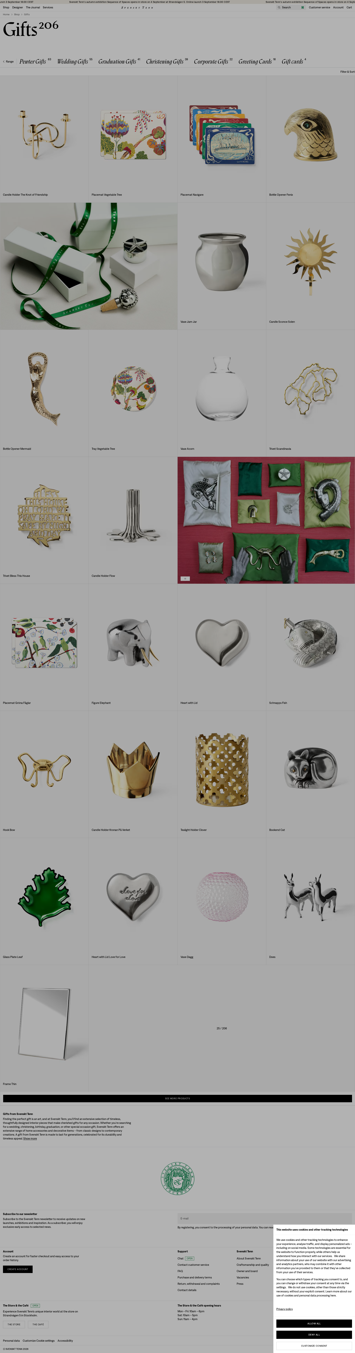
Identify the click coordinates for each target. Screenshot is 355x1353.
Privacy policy (284, 1309)
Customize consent (314, 1345)
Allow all (314, 1323)
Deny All (314, 1334)
